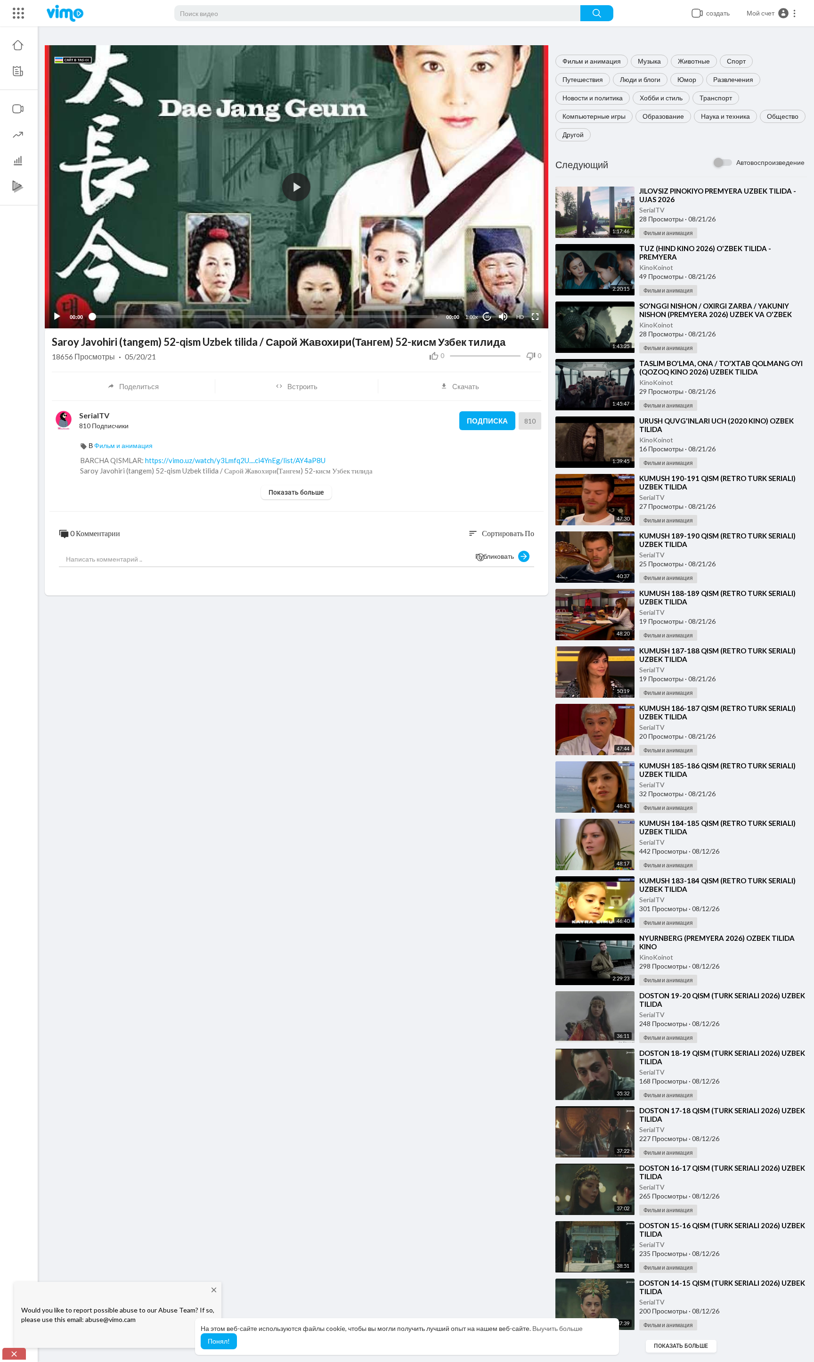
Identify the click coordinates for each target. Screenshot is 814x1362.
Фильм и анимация (591, 61)
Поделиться (139, 386)
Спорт (736, 61)
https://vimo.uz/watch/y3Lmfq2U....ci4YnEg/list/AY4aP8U (235, 460)
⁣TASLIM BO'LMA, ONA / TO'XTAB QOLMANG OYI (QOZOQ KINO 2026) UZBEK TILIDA (721, 367)
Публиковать (496, 556)
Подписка (487, 420)
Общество (782, 116)
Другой (573, 134)
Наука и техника (725, 116)
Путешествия (582, 79)
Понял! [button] (219, 1341)
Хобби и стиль (661, 98)
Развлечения (733, 79)
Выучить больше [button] (557, 1328)
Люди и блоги (640, 79)
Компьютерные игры (594, 116)
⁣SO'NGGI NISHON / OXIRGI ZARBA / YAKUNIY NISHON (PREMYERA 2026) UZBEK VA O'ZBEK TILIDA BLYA (715, 314)
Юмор (686, 79)
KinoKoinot (656, 267)
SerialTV (652, 210)
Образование (663, 116)
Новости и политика (592, 98)
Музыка (649, 61)
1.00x (471, 317)
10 (487, 317)
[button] (771, 13)
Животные (694, 61)
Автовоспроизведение (770, 162)
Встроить (302, 386)
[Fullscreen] (535, 316)
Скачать (465, 386)
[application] (296, 186)
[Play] (57, 316)
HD (520, 317)
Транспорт (716, 98)
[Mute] (503, 316)
